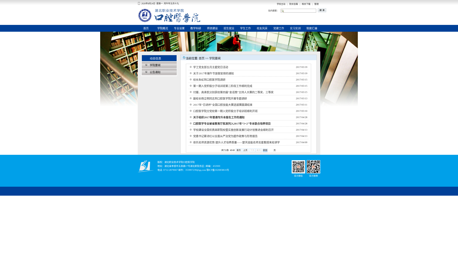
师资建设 (212, 28)
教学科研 (195, 28)
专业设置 (179, 28)
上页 (245, 150)
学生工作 (245, 28)
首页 (146, 28)
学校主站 (281, 4)
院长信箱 (293, 4)
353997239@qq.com (195, 170)
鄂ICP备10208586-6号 (217, 170)
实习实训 (295, 28)
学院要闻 (215, 58)
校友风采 (262, 28)
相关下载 (306, 4)
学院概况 (162, 28)
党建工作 (278, 28)
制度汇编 (311, 28)
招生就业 (229, 28)
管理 (316, 4)
